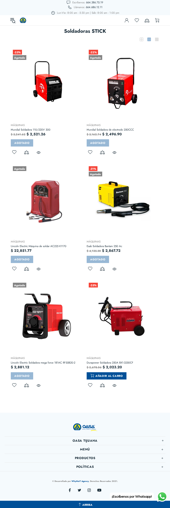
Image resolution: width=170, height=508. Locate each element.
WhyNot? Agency (80, 481)
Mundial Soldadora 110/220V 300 (30, 130)
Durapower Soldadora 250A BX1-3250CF (110, 363)
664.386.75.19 (94, 2)
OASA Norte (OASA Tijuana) (23, 20)
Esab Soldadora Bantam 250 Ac (104, 246)
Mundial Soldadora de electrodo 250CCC (110, 130)
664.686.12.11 (94, 7)
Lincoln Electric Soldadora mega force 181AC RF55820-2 (43, 363)
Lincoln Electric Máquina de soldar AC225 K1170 (38, 246)
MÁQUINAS (18, 125)
